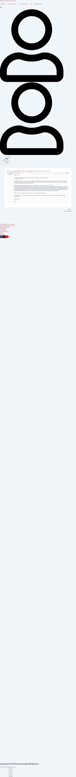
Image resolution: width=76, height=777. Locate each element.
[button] (1, 7)
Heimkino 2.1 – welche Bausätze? (27, 170)
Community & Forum (12, 4)
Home (8, 170)
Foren (11, 170)
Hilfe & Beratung (23, 4)
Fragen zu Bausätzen (16, 170)
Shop (31, 4)
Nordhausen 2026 (38, 4)
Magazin (3, 4)
